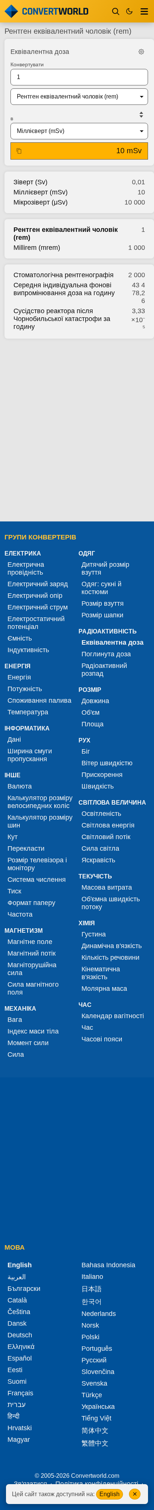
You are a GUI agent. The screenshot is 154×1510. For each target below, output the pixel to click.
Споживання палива (39, 700)
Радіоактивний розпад (104, 669)
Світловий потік (105, 837)
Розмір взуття (102, 603)
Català (17, 1300)
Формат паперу (31, 903)
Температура (27, 712)
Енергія (19, 677)
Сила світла (100, 848)
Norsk (90, 1325)
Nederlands (98, 1313)
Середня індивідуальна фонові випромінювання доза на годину (64, 289)
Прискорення (102, 774)
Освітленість (101, 813)
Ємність (19, 638)
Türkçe (91, 1395)
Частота (20, 914)
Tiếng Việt (96, 1418)
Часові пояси (101, 1039)
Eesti (14, 1370)
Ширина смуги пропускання (29, 755)
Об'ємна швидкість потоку (110, 903)
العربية (16, 1277)
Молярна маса (104, 988)
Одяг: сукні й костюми (101, 588)
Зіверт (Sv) (30, 182)
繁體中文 (94, 1443)
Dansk (17, 1323)
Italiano (92, 1276)
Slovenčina (97, 1372)
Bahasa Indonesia (108, 1265)
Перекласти (25, 848)
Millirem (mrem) (36, 247)
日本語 (91, 1289)
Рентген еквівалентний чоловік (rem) (65, 233)
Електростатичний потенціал (36, 622)
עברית (16, 1404)
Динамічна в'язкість (111, 946)
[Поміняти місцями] (141, 114)
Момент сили (28, 1043)
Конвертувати (27, 64)
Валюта (19, 786)
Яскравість (98, 860)
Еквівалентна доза (112, 642)
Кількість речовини (110, 957)
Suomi (17, 1381)
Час (87, 1027)
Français (20, 1393)
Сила (15, 1054)
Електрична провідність (25, 568)
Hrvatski (19, 1428)
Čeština (18, 1312)
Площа (92, 724)
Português (96, 1348)
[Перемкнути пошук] (116, 11)
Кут (12, 837)
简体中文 (94, 1430)
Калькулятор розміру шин (40, 821)
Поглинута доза (106, 654)
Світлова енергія (108, 825)
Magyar (18, 1439)
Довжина (95, 701)
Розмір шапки (102, 615)
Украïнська (98, 1406)
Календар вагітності (112, 1016)
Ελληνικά (20, 1346)
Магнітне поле (29, 941)
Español (19, 1358)
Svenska (94, 1383)
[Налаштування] (141, 51)
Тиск (14, 891)
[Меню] (144, 11)
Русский (94, 1360)
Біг (85, 751)
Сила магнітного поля (33, 988)
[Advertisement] (77, 428)
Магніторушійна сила (31, 969)
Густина (93, 934)
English (109, 1494)
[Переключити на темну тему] (129, 11)
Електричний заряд (37, 584)
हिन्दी (13, 1416)
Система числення (36, 879)
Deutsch (19, 1335)
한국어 (91, 1301)
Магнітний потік (31, 953)
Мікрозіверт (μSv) (40, 202)
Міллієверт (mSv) (40, 192)
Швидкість (97, 786)
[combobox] (73, 96)
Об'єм (90, 712)
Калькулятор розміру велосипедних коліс (40, 802)
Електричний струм (37, 607)
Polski (90, 1337)
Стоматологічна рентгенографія (63, 275)
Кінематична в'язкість (100, 973)
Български (23, 1288)
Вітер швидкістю (107, 763)
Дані (14, 739)
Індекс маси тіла (33, 1031)
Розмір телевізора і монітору (37, 864)
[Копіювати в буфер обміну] (19, 151)
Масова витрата (106, 887)
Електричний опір (34, 595)
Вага (14, 1019)
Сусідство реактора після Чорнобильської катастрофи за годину (61, 318)
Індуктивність (28, 650)
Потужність (24, 689)
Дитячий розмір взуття (105, 568)
